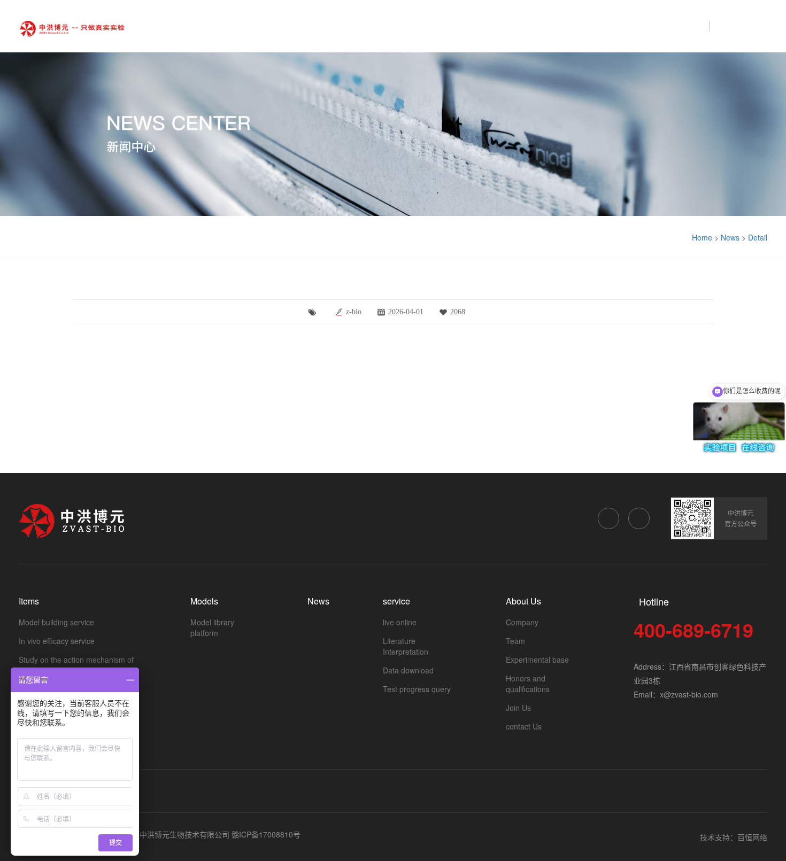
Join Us (518, 707)
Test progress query (417, 689)
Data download (408, 670)
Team (515, 640)
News (575, 26)
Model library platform (212, 627)
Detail (757, 237)
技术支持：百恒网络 (733, 837)
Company (522, 622)
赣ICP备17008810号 (266, 834)
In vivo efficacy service (57, 640)
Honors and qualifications (528, 683)
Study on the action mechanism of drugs (76, 665)
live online (400, 622)
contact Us (524, 726)
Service (625, 26)
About (676, 26)
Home (430, 26)
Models (526, 26)
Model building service (56, 622)
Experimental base (537, 659)
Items (477, 26)
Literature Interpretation (405, 646)
